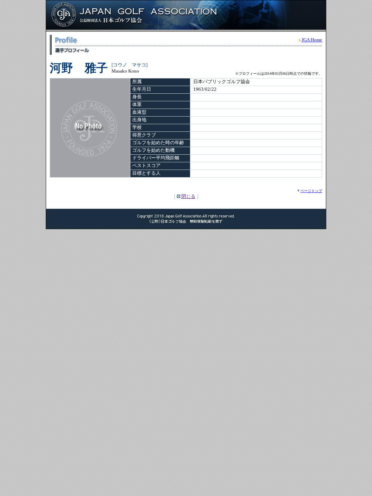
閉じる (188, 196)
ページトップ (311, 191)
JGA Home (312, 39)
